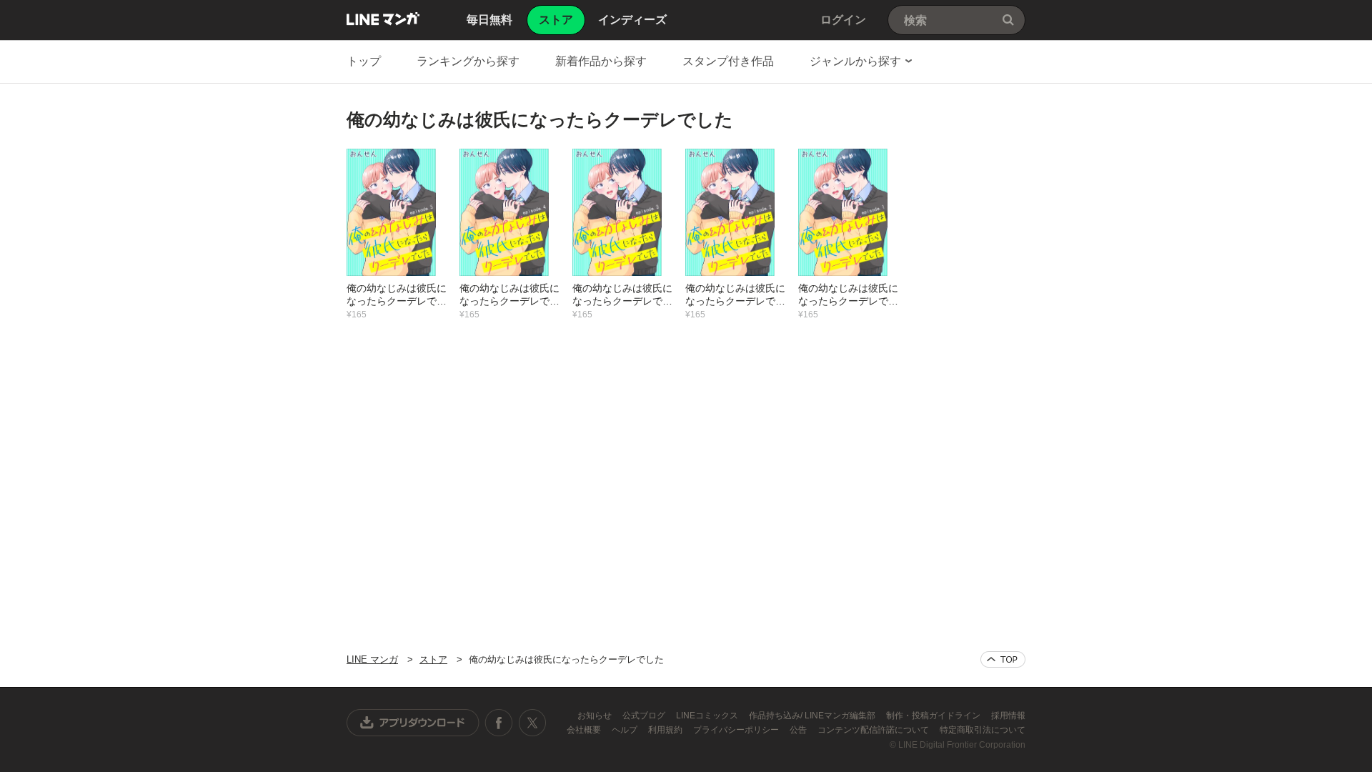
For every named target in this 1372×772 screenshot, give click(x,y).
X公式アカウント (532, 722)
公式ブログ (644, 716)
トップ (364, 61)
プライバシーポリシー (737, 730)
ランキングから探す (468, 61)
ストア (433, 659)
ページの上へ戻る (1002, 659)
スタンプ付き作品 (728, 61)
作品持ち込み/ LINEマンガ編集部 (813, 716)
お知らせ (595, 716)
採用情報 (1008, 716)
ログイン (843, 20)
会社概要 (585, 730)
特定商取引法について (982, 730)
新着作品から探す (601, 61)
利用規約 (666, 730)
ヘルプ (626, 730)
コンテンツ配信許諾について (874, 730)
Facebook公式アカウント (498, 722)
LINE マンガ (383, 18)
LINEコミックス (708, 716)
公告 (799, 730)
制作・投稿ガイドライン (934, 716)
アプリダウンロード (413, 722)
